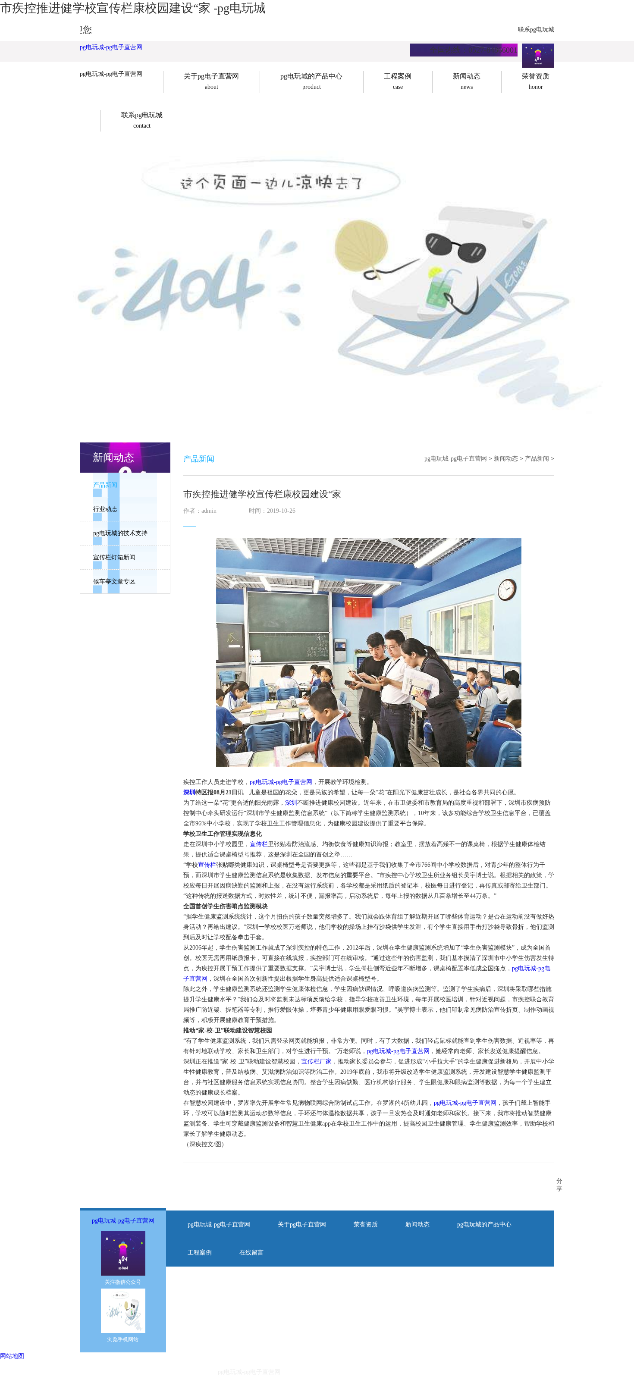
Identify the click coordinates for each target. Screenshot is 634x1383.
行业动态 (105, 509)
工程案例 (200, 1252)
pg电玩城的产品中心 (484, 1224)
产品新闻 (105, 485)
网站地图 (12, 1356)
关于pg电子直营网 (302, 1224)
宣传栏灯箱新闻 (114, 557)
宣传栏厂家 (316, 1061)
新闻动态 (506, 458)
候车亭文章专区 (114, 581)
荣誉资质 (366, 1224)
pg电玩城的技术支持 (120, 533)
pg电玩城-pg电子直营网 (111, 47)
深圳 (189, 792)
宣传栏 (259, 844)
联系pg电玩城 (536, 29)
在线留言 (251, 1252)
